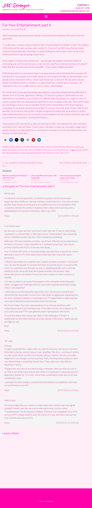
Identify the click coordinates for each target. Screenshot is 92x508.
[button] (46, 16)
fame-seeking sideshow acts (67, 64)
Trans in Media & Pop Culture (40, 150)
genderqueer (15, 153)
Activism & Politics (37, 147)
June (21, 92)
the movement (48, 153)
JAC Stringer (15, 5)
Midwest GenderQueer (75, 147)
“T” (3, 45)
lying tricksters (43, 64)
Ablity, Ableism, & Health (20, 147)
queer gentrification (34, 153)
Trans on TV (64, 153)
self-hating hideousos (26, 64)
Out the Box (49, 501)
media (23, 153)
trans (57, 153)
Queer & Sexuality (9, 150)
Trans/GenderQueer (61, 150)
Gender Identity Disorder (55, 147)
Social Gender (22, 150)
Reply (7, 215)
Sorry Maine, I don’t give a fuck (74, 162)
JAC (25, 29)
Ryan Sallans (9, 226)
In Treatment (51, 48)
